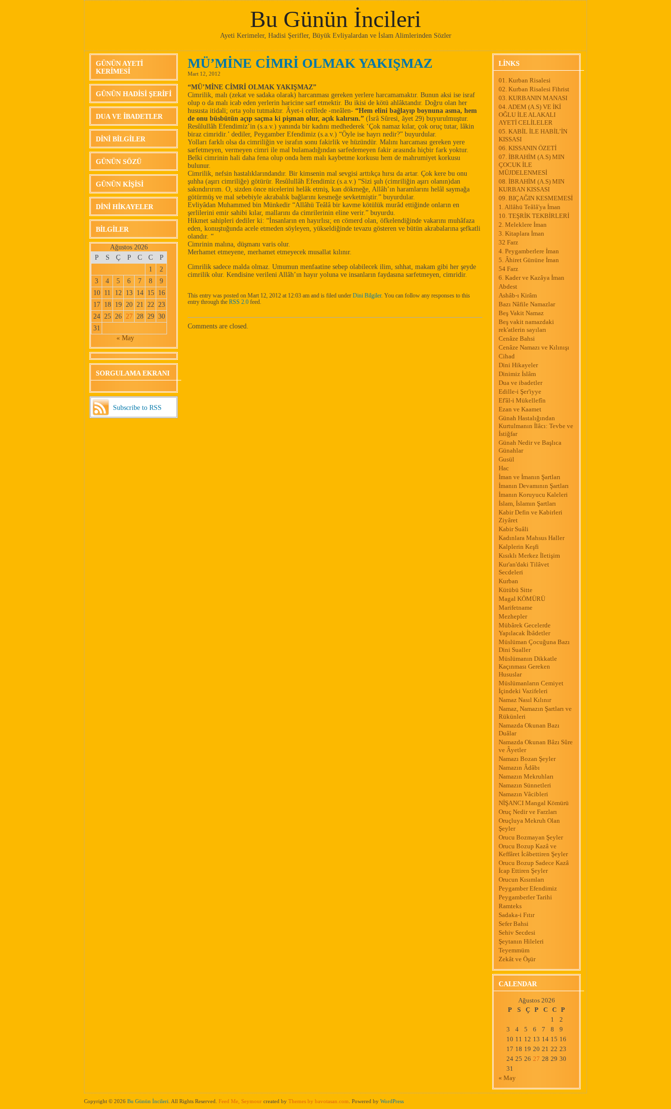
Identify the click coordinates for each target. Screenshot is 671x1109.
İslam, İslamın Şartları (527, 503)
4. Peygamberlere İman (529, 251)
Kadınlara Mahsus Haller (531, 537)
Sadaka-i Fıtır (516, 915)
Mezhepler (513, 616)
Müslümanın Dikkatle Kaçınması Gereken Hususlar (528, 666)
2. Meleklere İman (523, 224)
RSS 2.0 (239, 302)
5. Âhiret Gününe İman (529, 260)
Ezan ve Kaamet (520, 409)
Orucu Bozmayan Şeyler (531, 837)
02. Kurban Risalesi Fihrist (534, 89)
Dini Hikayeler (124, 207)
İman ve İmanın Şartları (529, 477)
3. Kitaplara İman (521, 233)
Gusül (506, 459)
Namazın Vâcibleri (523, 794)
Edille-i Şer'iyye (520, 391)
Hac (504, 468)
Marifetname (515, 607)
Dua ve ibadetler (129, 116)
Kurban (508, 581)
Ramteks (510, 906)
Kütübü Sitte (515, 590)
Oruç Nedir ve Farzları (528, 811)
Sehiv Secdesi (517, 932)
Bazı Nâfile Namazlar (527, 304)
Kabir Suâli (514, 529)
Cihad (507, 356)
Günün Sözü (118, 161)
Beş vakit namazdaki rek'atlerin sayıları (526, 325)
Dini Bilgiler (120, 139)
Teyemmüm (514, 950)
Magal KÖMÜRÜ (522, 598)
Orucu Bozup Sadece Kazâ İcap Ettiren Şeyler (534, 866)
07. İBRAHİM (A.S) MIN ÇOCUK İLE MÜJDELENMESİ (531, 164)
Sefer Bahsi (514, 923)
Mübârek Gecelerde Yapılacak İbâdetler (525, 629)
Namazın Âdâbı (519, 767)
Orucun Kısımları (521, 879)
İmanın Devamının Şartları (534, 485)
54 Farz (508, 268)
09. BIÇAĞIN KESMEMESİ (536, 198)
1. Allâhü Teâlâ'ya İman (529, 207)
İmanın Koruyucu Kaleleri (533, 494)
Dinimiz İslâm (517, 374)
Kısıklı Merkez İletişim (529, 555)
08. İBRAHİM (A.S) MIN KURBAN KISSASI (531, 185)
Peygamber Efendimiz (528, 888)
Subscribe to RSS (137, 407)
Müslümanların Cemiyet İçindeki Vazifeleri (531, 687)
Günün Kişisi (119, 184)
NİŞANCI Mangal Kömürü (534, 803)
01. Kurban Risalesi (525, 80)
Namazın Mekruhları (526, 776)
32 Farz (508, 242)
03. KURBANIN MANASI (533, 98)
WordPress (392, 1101)
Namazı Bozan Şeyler (527, 758)
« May (125, 338)
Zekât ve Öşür (517, 959)
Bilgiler (112, 229)
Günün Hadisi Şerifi (133, 94)
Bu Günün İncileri (335, 19)
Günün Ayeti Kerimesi (119, 67)
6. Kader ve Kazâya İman (531, 277)
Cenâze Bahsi (517, 338)
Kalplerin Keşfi (519, 546)
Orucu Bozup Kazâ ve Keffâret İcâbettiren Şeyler (533, 850)
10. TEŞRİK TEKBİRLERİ (534, 215)
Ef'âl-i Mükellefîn (522, 400)
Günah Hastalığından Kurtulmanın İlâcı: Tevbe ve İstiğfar (536, 425)
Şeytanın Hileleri (521, 941)
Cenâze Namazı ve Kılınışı (534, 347)
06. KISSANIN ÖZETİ (528, 148)
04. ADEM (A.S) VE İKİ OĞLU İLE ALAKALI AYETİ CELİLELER (530, 114)
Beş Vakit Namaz (521, 313)
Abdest (508, 286)
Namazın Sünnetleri (525, 785)
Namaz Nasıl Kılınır (525, 699)
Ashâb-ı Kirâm (518, 295)
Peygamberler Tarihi (525, 897)
